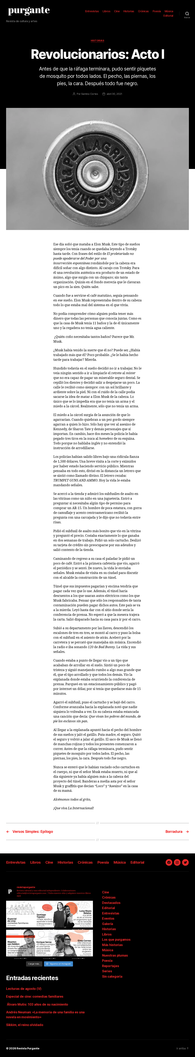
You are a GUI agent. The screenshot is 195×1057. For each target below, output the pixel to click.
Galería (107, 924)
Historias (128, 11)
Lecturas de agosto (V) (23, 989)
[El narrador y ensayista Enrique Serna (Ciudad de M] (49, 944)
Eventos (108, 918)
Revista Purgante (28, 1048)
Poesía (157, 11)
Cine (117, 11)
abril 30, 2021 (114, 93)
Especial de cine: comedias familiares (34, 996)
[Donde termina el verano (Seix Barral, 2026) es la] (78, 944)
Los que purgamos (116, 939)
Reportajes (110, 966)
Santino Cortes (89, 93)
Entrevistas (92, 11)
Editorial (168, 15)
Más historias (112, 945)
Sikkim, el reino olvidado (24, 1025)
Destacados (111, 903)
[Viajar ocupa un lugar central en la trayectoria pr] (49, 915)
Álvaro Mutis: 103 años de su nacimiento (37, 1004)
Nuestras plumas (115, 955)
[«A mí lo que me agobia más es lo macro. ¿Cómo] (78, 915)
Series (107, 971)
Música (169, 11)
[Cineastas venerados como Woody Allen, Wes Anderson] (20, 915)
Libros (106, 11)
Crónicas (143, 11)
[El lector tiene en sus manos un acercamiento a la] (20, 944)
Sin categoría (112, 976)
